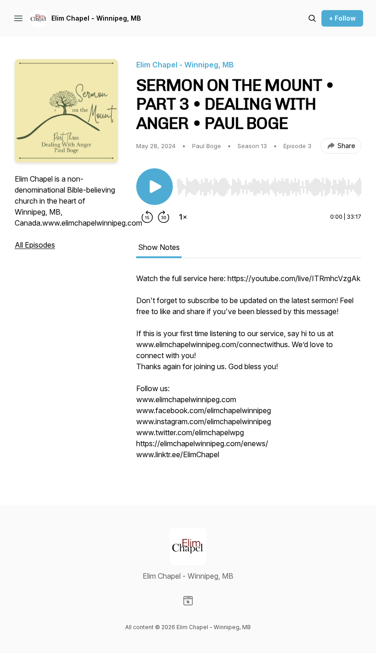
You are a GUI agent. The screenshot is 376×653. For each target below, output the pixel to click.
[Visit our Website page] (188, 600)
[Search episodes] (312, 18)
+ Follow (342, 18)
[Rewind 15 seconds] (147, 216)
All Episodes (35, 244)
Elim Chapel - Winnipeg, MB (96, 18)
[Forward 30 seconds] (163, 216)
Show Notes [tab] (159, 247)
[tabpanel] (248, 371)
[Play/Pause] (154, 186)
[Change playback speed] (183, 216)
